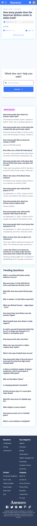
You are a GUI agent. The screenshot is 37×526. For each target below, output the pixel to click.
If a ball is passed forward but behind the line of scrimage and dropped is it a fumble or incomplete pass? (18, 331)
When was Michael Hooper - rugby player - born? (18, 306)
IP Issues (22, 498)
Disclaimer (22, 491)
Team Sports (17, 9)
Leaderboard (7, 443)
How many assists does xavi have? (15, 339)
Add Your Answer (18, 35)
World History (23, 454)
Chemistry (22, 447)
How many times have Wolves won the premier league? (17, 314)
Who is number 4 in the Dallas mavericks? (18, 299)
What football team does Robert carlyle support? (17, 322)
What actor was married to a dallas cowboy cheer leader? (16, 346)
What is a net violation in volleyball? (16, 421)
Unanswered (7, 451)
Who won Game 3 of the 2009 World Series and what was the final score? (16, 284)
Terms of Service (24, 483)
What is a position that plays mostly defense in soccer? (16, 276)
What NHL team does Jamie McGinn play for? (17, 292)
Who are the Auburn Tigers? (13, 379)
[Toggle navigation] (3, 2)
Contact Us (22, 480)
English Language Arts (26, 458)
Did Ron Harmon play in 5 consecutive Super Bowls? (17, 392)
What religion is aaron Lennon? (14, 407)
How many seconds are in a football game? (16, 414)
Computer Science (25, 465)
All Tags (5, 447)
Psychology (22, 461)
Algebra (21, 443)
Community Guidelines (10, 476)
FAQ (4, 494)
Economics (22, 469)
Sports (11, 9)
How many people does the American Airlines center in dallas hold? (17, 15)
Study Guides (7, 487)
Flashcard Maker (8, 483)
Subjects (5, 9)
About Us (22, 476)
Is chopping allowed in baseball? (15, 385)
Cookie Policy (23, 494)
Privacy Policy (23, 487)
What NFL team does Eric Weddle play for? (17, 400)
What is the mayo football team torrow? (18, 353)
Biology (21, 451)
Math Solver (7, 491)
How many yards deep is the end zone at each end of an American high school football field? (18, 361)
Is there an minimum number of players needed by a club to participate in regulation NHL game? (17, 371)
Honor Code (7, 480)
